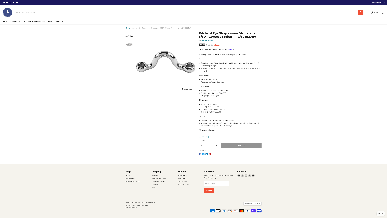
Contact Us (59, 21)
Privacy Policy (182, 175)
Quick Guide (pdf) (205, 137)
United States (376, 3)
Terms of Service (183, 184)
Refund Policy (182, 178)
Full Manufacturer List (132, 181)
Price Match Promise (159, 178)
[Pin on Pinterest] (210, 154)
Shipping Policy (183, 181)
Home (5, 21)
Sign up (209, 190)
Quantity (202, 141)
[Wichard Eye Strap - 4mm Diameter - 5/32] (129, 36)
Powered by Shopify (131, 207)
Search (127, 175)
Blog (50, 21)
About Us (155, 175)
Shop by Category (17, 21)
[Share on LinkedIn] (206, 154)
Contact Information (158, 181)
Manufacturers (130, 178)
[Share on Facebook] (200, 154)
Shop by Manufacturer (36, 21)
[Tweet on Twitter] (203, 154)
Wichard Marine (207, 40)
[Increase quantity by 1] (216, 145)
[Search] (360, 12)
